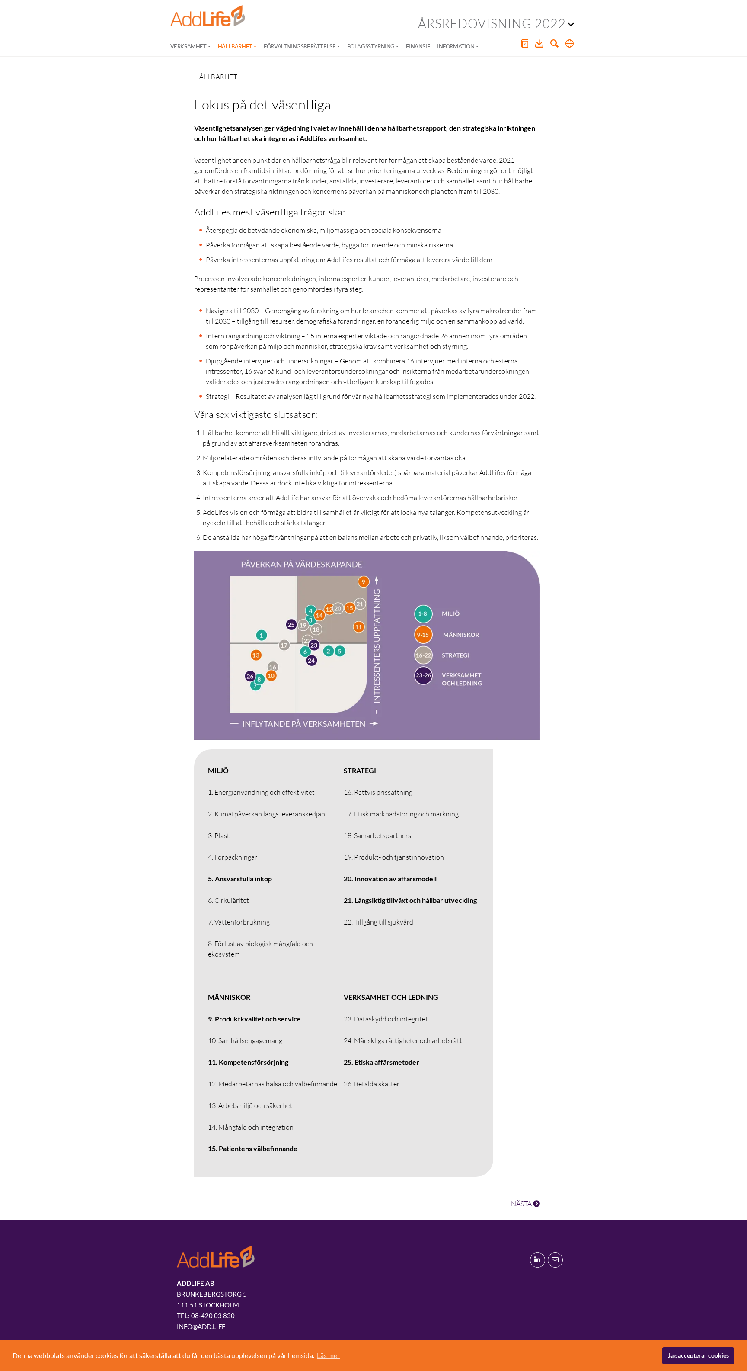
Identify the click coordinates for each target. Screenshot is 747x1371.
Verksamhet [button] (188, 46)
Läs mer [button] (328, 1355)
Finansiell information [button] (440, 46)
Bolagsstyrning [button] (371, 46)
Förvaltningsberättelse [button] (299, 46)
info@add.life (201, 1326)
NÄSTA (522, 1203)
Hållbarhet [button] (235, 46)
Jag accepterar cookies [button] (698, 1355)
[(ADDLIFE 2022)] (207, 16)
